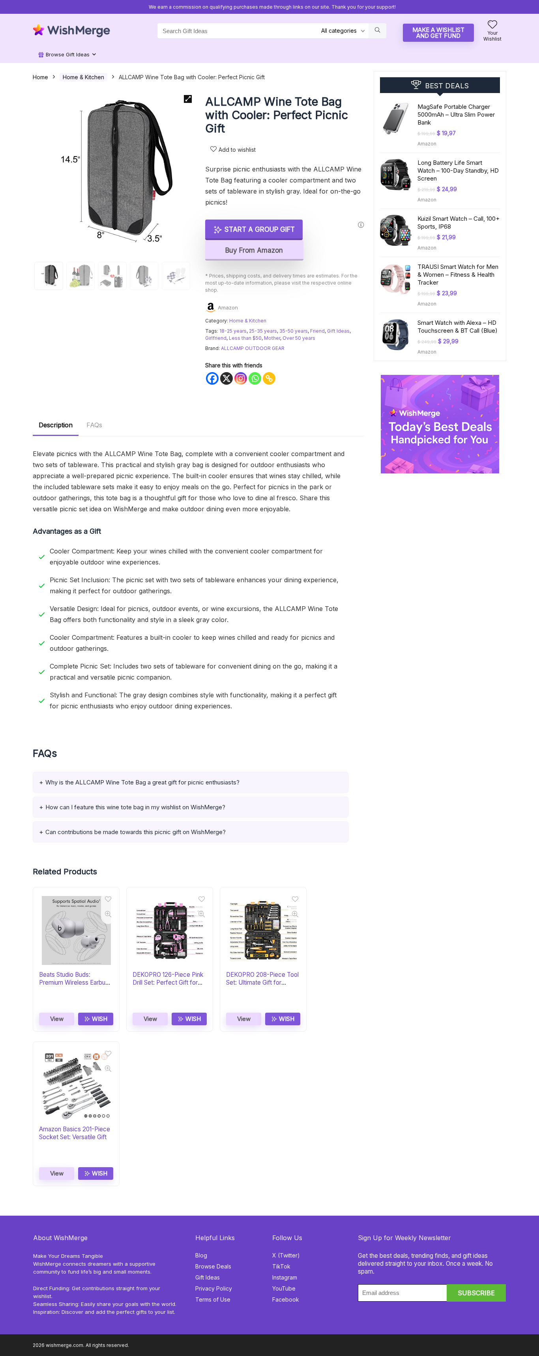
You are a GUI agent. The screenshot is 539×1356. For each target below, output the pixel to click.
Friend (317, 331)
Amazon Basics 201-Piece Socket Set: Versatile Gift (74, 1133)
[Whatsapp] (255, 378)
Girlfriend (215, 338)
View (57, 1019)
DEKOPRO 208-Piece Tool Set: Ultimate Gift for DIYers (262, 982)
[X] (226, 378)
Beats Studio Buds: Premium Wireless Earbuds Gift (75, 982)
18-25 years (233, 331)
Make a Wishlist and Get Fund (438, 32)
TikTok (281, 1266)
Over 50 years (299, 338)
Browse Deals (213, 1266)
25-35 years (263, 331)
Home (40, 77)
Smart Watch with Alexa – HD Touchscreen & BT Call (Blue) (457, 326)
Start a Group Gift (259, 229)
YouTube (284, 1288)
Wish (98, 1019)
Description (56, 425)
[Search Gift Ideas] (377, 30)
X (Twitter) (286, 1255)
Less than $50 (245, 338)
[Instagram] (240, 378)
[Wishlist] (492, 25)
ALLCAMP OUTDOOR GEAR (252, 348)
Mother (272, 338)
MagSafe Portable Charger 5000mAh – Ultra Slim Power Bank (456, 114)
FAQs (94, 425)
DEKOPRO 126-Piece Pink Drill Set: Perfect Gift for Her (168, 982)
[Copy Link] (269, 378)
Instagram (284, 1277)
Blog (201, 1255)
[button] (188, 99)
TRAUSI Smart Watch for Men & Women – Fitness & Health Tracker (457, 274)
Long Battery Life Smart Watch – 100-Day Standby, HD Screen (458, 170)
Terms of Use (212, 1299)
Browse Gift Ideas (67, 54)
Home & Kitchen (83, 77)
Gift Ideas (338, 331)
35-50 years (293, 331)
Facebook (285, 1299)
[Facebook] (212, 378)
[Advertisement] (440, 522)
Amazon (228, 307)
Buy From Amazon (254, 250)
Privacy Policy (213, 1288)
